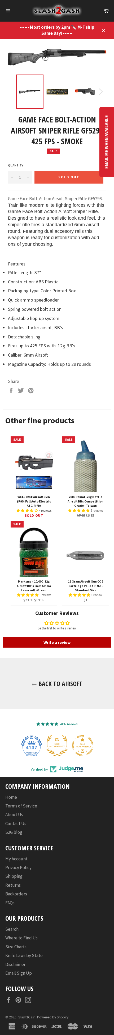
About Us (14, 814)
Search (12, 929)
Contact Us (15, 823)
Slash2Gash (27, 1017)
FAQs (10, 903)
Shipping (14, 876)
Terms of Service (21, 806)
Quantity (15, 165)
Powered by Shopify (52, 1017)
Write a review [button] (57, 642)
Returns (13, 885)
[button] (27, 510)
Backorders (16, 894)
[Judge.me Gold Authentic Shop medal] (57, 745)
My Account (16, 859)
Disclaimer (15, 964)
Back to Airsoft (59, 683)
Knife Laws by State (24, 955)
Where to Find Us (21, 938)
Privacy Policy (18, 867)
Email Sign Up (18, 973)
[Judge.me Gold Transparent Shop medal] (82, 745)
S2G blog (13, 832)
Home (11, 797)
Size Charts (16, 947)
